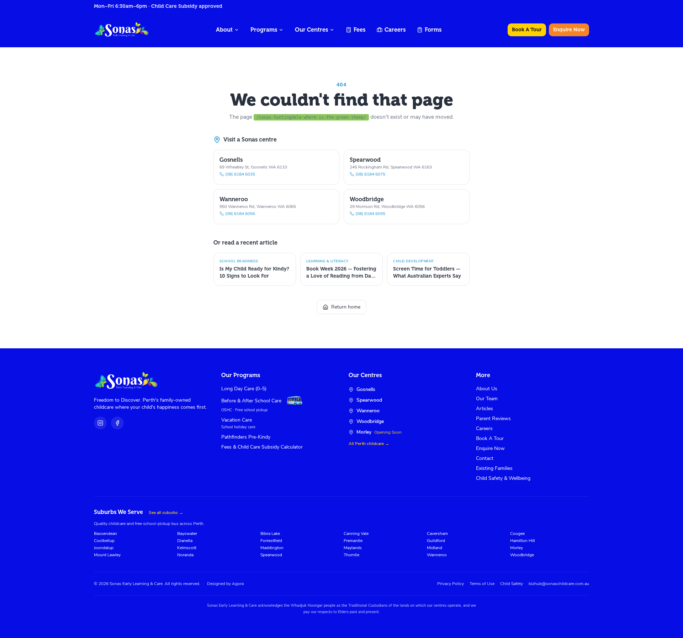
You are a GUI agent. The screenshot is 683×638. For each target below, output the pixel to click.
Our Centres (311, 29)
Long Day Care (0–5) (243, 388)
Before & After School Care (251, 400)
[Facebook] (117, 423)
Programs (263, 29)
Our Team (487, 398)
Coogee (517, 533)
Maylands (353, 548)
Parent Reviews (493, 418)
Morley (516, 548)
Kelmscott (186, 548)
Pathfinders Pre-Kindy (245, 437)
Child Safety (511, 583)
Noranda (185, 555)
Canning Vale (356, 533)
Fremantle (353, 540)
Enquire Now (569, 30)
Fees (359, 29)
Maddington (272, 548)
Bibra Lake (270, 533)
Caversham (437, 533)
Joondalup (103, 548)
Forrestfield (271, 540)
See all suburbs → (166, 512)
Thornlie (351, 555)
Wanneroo (437, 555)
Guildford (436, 540)
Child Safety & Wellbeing (503, 478)
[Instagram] (100, 423)
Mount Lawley (107, 555)
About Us (486, 388)
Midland (434, 548)
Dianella (184, 540)
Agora (238, 583)
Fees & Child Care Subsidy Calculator (262, 447)
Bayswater (187, 533)
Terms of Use (482, 583)
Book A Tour (527, 30)
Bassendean (105, 533)
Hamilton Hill (522, 540)
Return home (345, 307)
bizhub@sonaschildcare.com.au (559, 583)
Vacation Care (236, 420)
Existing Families (494, 468)
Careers (395, 29)
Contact (484, 458)
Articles (484, 408)
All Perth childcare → (369, 443)
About (224, 29)
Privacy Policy (450, 583)
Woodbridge (522, 555)
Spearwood (271, 555)
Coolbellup (104, 540)
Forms (433, 29)
